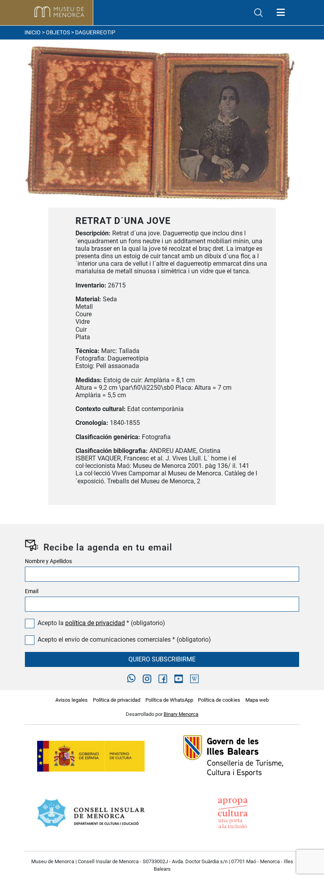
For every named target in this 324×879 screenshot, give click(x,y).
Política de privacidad (116, 700)
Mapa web (257, 700)
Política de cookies (219, 700)
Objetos (58, 32)
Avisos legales (71, 700)
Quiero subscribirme (162, 659)
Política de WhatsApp (169, 700)
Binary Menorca (181, 714)
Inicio (32, 32)
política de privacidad (95, 623)
